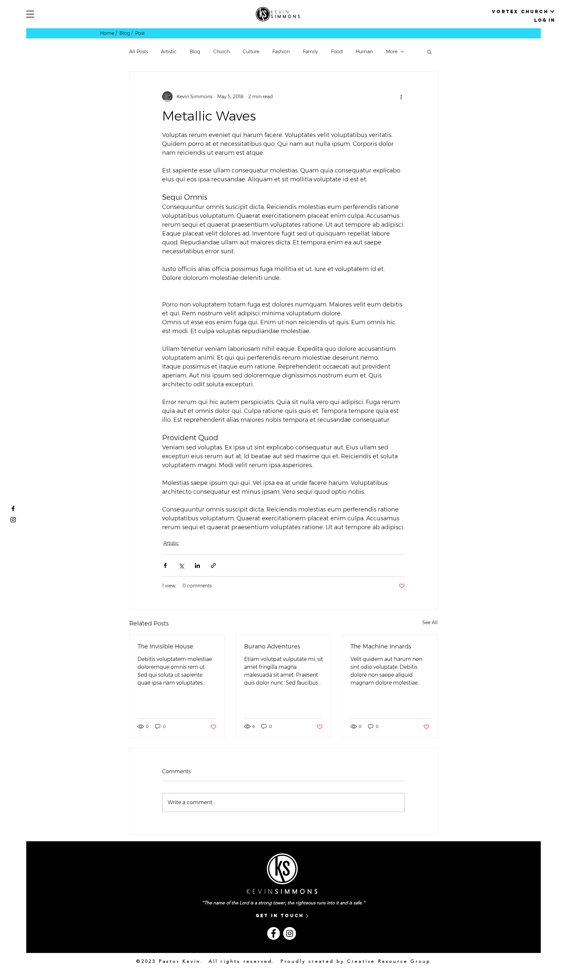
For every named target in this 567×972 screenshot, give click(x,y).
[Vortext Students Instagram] (13, 519)
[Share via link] (213, 565)
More (391, 52)
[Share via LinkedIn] (197, 565)
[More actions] (401, 97)
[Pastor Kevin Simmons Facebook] (13, 508)
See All (430, 622)
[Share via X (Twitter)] (181, 565)
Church (221, 52)
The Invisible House (165, 646)
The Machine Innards (380, 646)
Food (337, 52)
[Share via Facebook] (165, 565)
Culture (251, 52)
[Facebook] (273, 933)
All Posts (138, 52)
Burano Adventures (272, 646)
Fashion (281, 52)
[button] (30, 14)
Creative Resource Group (389, 961)
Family (310, 52)
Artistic (169, 52)
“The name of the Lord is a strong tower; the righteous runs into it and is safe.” (283, 903)
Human (364, 52)
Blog (195, 52)
